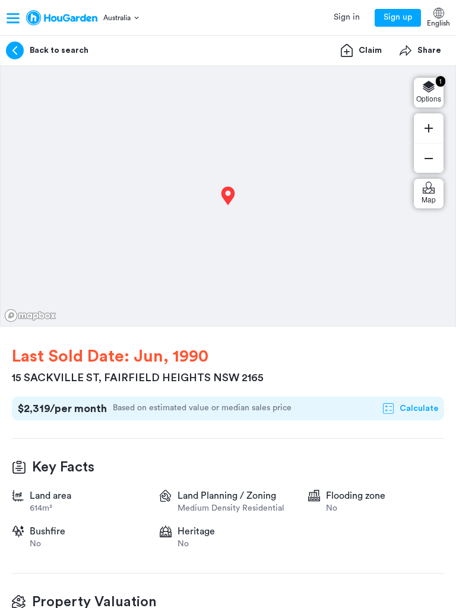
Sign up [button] (398, 17)
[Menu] (13, 18)
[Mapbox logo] (30, 315)
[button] (122, 18)
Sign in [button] (347, 17)
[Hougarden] (61, 18)
